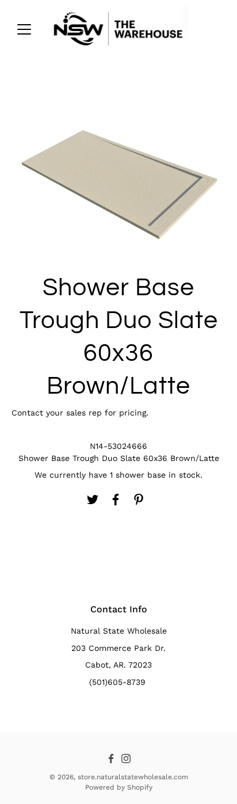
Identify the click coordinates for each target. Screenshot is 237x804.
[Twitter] (92, 499)
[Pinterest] (138, 499)
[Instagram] (126, 758)
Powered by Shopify (118, 787)
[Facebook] (115, 499)
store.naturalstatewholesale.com (133, 777)
